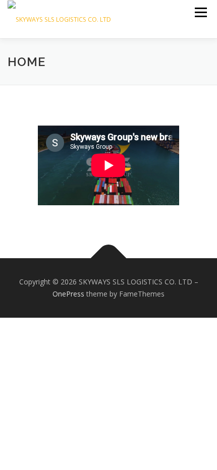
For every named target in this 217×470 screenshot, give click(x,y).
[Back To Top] (109, 258)
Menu (200, 12)
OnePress (68, 294)
